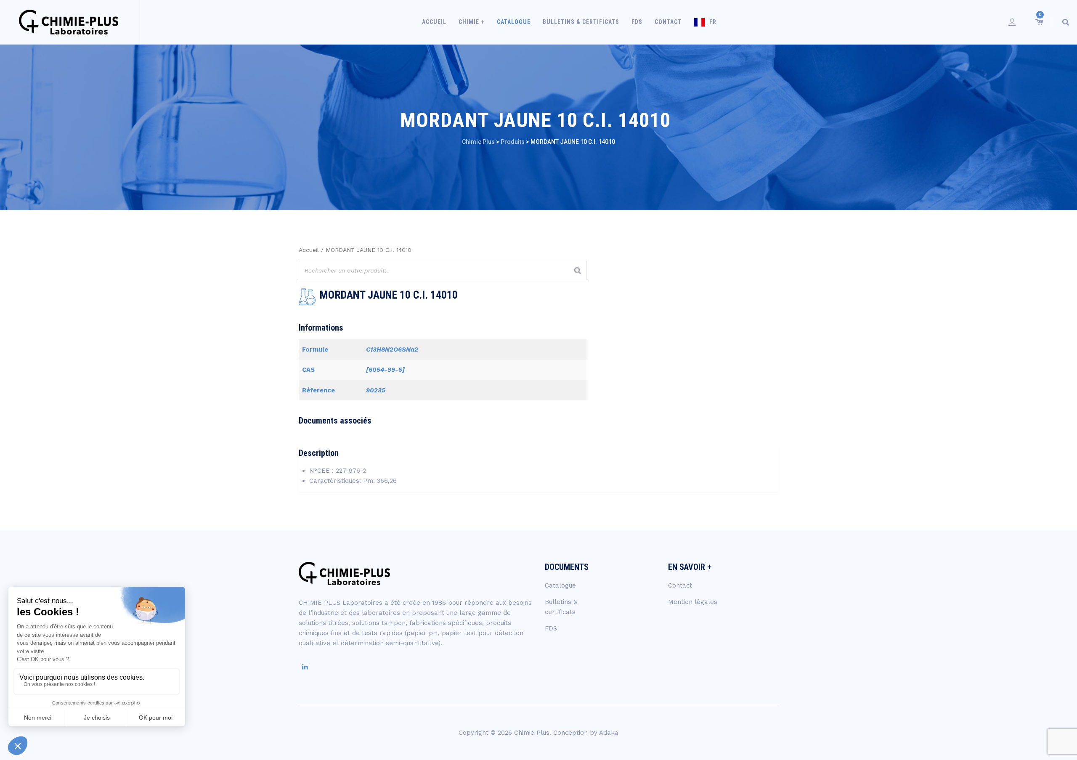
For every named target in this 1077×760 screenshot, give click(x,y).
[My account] (1012, 22)
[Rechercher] (577, 270)
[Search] (1066, 22)
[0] (1039, 22)
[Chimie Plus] (69, 22)
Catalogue (514, 22)
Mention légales (692, 602)
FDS (636, 22)
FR (712, 22)
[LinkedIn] (305, 667)
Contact (668, 22)
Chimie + (472, 22)
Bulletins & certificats (581, 22)
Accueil (434, 22)
